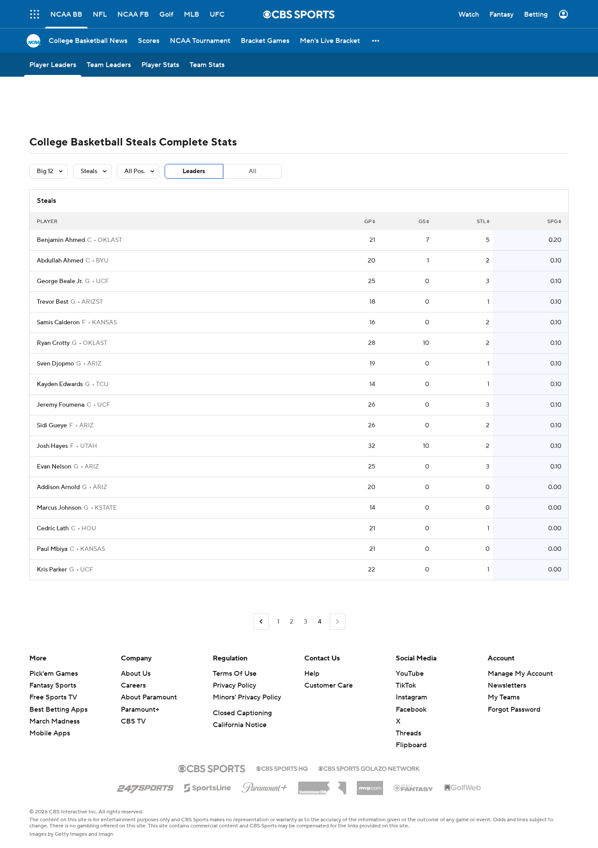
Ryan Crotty (53, 343)
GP (368, 221)
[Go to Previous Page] (261, 622)
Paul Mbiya (52, 549)
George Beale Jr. (60, 281)
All (253, 171)
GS (422, 221)
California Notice (240, 724)
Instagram (411, 697)
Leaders (194, 171)
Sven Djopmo (55, 364)
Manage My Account (520, 673)
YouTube (410, 673)
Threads (408, 733)
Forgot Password (514, 709)
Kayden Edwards (60, 384)
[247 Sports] (145, 786)
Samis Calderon (58, 322)
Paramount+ (140, 709)
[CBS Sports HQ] (282, 767)
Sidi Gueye (52, 425)
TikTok (406, 685)
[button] (376, 40)
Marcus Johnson (59, 508)
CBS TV (133, 721)
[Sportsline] (207, 786)
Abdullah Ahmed (60, 261)
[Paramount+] (265, 785)
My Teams (504, 697)
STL (481, 221)
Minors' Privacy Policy (247, 697)
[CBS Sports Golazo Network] (369, 767)
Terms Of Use (235, 673)
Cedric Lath (53, 528)
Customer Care (328, 685)
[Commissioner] (322, 785)
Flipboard (411, 745)
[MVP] (370, 784)
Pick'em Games (53, 673)
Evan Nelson (54, 467)
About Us (136, 673)
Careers (133, 685)
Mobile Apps (49, 733)
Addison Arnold (58, 487)
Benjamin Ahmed (61, 240)
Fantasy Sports (52, 685)
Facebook (411, 709)
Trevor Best (52, 302)
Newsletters (507, 685)
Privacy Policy (234, 685)
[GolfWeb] (462, 788)
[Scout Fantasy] (414, 787)
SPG (552, 221)
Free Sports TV (53, 697)
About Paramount (149, 697)
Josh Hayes (52, 446)
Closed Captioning (242, 713)
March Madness (54, 721)
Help (312, 673)
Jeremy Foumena (60, 405)
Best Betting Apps (58, 709)
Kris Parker (52, 570)
